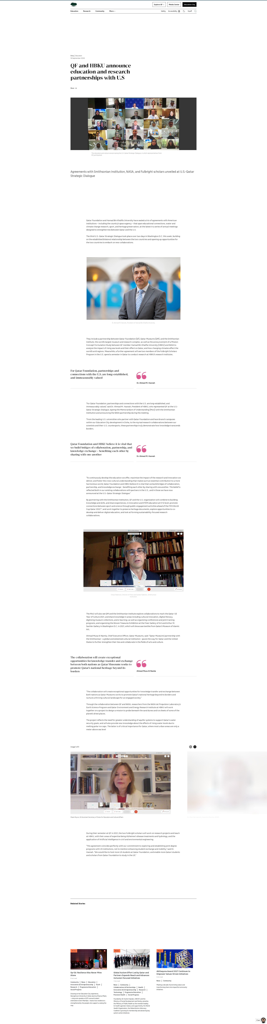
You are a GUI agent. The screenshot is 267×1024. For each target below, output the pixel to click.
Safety (163, 11)
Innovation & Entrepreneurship (82, 984)
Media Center (174, 4)
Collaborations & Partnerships (125, 987)
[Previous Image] (190, 746)
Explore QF (158, 4)
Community (99, 11)
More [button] (111, 11)
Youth (98, 984)
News (83, 982)
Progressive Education (88, 987)
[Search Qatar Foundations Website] (195, 11)
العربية (190, 11)
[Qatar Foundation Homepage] (74, 4)
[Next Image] (194, 746)
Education (74, 11)
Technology (118, 992)
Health (140, 987)
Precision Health (119, 995)
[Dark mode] (184, 11)
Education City (189, 4)
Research (86, 11)
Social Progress (76, 989)
